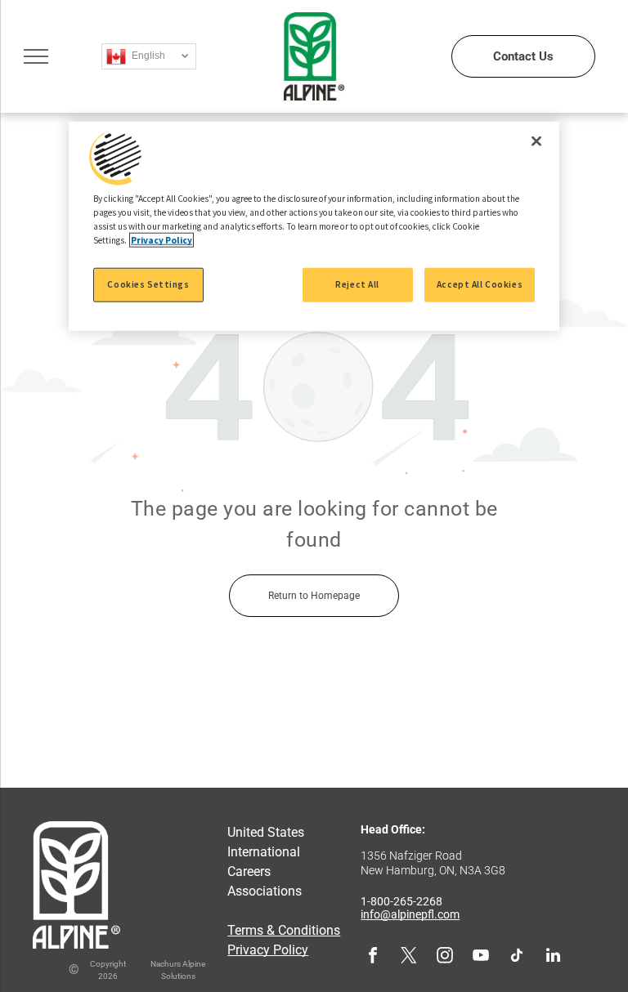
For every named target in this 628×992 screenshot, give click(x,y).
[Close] (536, 141)
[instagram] (445, 957)
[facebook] (373, 957)
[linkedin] (553, 957)
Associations (264, 891)
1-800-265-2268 (401, 901)
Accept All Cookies (480, 284)
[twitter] (409, 957)
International (263, 852)
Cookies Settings (148, 284)
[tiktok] (517, 957)
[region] (314, 226)
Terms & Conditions (283, 930)
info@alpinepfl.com (410, 914)
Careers (249, 871)
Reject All (357, 284)
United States (265, 832)
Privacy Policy (267, 950)
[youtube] (481, 957)
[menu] (36, 56)
